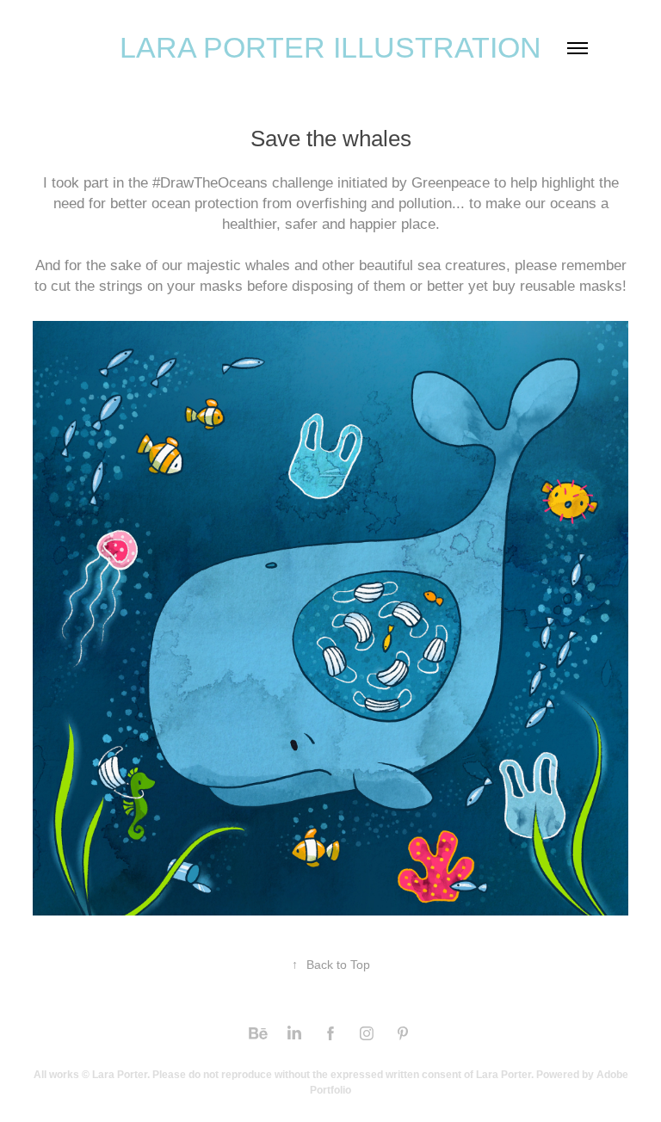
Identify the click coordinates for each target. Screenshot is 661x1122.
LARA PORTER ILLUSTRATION (330, 47)
